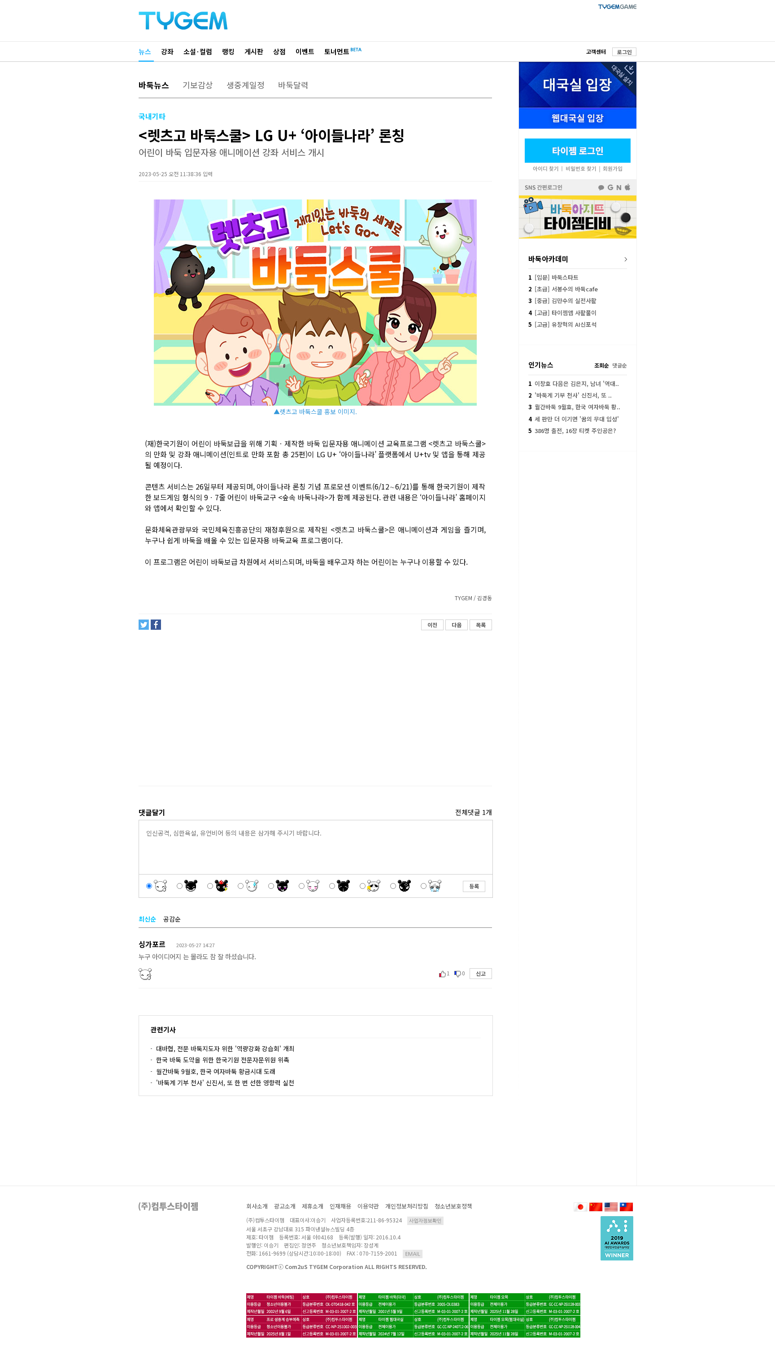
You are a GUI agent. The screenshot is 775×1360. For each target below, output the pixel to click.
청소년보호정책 (453, 1206)
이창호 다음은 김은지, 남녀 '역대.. (573, 383)
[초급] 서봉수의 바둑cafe (563, 289)
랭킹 (228, 51)
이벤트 (305, 51)
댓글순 (619, 365)
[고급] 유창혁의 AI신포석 (562, 324)
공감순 (172, 918)
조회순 (601, 365)
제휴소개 (312, 1206)
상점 (279, 51)
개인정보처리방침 (406, 1206)
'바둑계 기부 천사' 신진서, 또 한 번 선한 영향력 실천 (225, 1082)
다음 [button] (457, 624)
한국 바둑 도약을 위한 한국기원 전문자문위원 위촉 (222, 1059)
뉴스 (145, 51)
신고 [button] (481, 973)
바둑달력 (293, 85)
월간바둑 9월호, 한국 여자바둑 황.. (574, 407)
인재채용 (340, 1206)
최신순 (147, 918)
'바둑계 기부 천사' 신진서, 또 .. (570, 395)
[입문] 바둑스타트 (553, 277)
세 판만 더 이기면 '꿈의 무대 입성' (573, 419)
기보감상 (198, 85)
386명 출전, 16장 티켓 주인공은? (572, 430)
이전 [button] (432, 624)
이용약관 (368, 1206)
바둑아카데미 (548, 258)
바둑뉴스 (154, 85)
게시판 (253, 51)
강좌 (167, 51)
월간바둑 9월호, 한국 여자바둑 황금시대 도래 (215, 1071)
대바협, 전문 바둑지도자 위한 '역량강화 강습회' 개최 (225, 1048)
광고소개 (285, 1206)
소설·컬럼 (197, 51)
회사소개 (257, 1206)
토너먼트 (336, 51)
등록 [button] (474, 886)
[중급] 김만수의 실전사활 (562, 300)
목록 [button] (481, 624)
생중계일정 (245, 85)
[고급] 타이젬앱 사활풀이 (562, 312)
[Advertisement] (315, 708)
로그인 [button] (624, 52)
